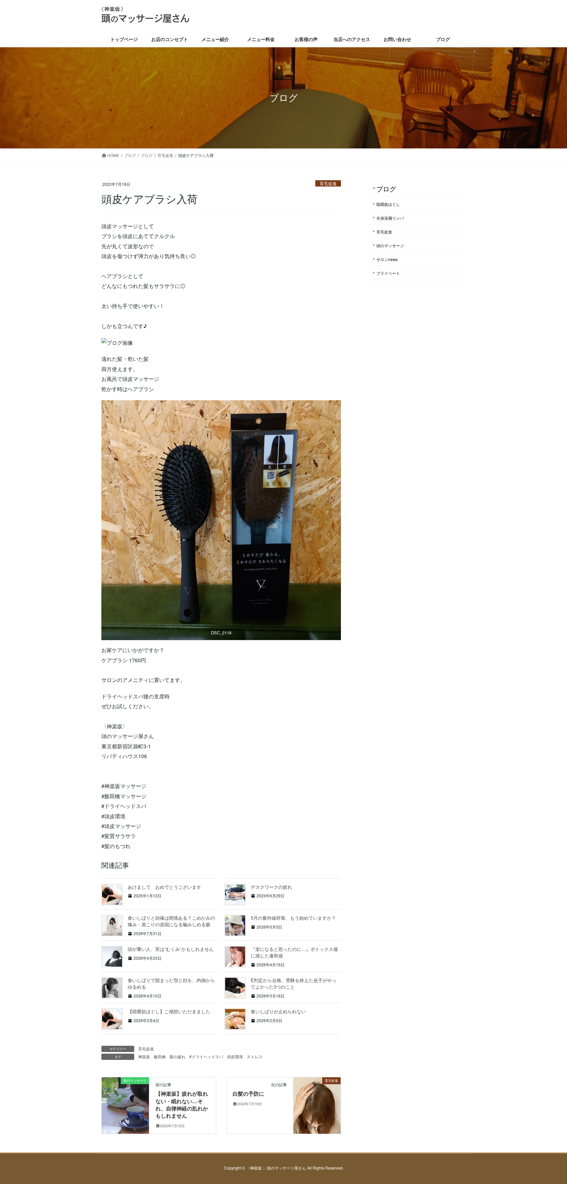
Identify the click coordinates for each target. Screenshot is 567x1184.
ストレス (254, 1056)
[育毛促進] (317, 1101)
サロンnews (387, 259)
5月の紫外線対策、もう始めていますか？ (293, 917)
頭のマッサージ (390, 245)
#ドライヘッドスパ (206, 1056)
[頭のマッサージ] (125, 1101)
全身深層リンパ (390, 218)
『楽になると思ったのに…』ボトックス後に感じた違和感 (294, 952)
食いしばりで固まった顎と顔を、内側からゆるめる (171, 983)
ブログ (386, 188)
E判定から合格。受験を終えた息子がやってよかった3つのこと (293, 983)
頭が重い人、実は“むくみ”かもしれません (171, 949)
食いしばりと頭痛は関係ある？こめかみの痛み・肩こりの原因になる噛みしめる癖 (171, 921)
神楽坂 (144, 1056)
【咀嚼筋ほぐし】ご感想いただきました (169, 1011)
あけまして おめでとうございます (164, 887)
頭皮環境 (235, 1056)
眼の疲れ (177, 1056)
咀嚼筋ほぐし (388, 204)
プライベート (388, 273)
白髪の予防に (248, 1094)
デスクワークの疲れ (271, 887)
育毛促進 (328, 183)
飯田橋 (160, 1056)
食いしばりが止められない (278, 1011)
